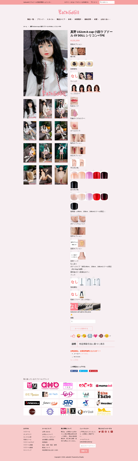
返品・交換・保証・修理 (49, 445)
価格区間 (88, 19)
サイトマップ (27, 450)
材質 (96, 19)
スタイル (50, 19)
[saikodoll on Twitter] (100, 432)
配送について (46, 447)
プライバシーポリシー (48, 437)
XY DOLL (85, 354)
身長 (70, 19)
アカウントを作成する (81, 2)
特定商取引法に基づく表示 (91, 344)
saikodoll (68, 457)
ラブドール (26, 431)
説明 (74, 344)
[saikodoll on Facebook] (103, 432)
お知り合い (105, 19)
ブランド (40, 19)
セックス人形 (27, 437)
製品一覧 (30, 19)
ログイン (67, 2)
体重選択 (78, 19)
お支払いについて (47, 434)
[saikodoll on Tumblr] (109, 432)
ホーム (25, 26)
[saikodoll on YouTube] (112, 432)
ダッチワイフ (27, 434)
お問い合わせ (46, 431)
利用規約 (45, 442)
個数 (72, 318)
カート (95, 2)
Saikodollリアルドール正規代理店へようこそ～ (37, 2)
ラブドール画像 (28, 445)
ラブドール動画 (28, 447)
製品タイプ (61, 19)
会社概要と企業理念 (48, 439)
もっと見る (74, 360)
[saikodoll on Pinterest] (106, 432)
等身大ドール (27, 439)
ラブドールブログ (28, 442)
